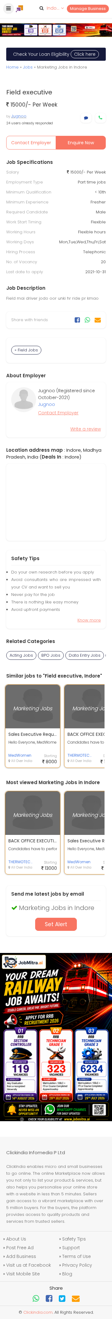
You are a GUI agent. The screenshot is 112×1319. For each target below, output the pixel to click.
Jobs (28, 67)
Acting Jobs (21, 655)
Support (71, 1248)
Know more (89, 620)
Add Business (21, 1256)
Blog (67, 1274)
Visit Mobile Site (23, 1274)
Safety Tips (74, 1239)
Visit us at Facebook (28, 1265)
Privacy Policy (77, 1265)
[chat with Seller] (86, 118)
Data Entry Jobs (84, 655)
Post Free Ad (20, 1248)
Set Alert (56, 924)
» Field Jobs (26, 350)
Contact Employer (31, 143)
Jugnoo (18, 116)
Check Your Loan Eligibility (54, 54)
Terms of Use (76, 1256)
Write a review (85, 429)
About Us (16, 1239)
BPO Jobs (50, 655)
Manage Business (88, 9)
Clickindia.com (38, 1312)
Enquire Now (81, 143)
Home (12, 67)
